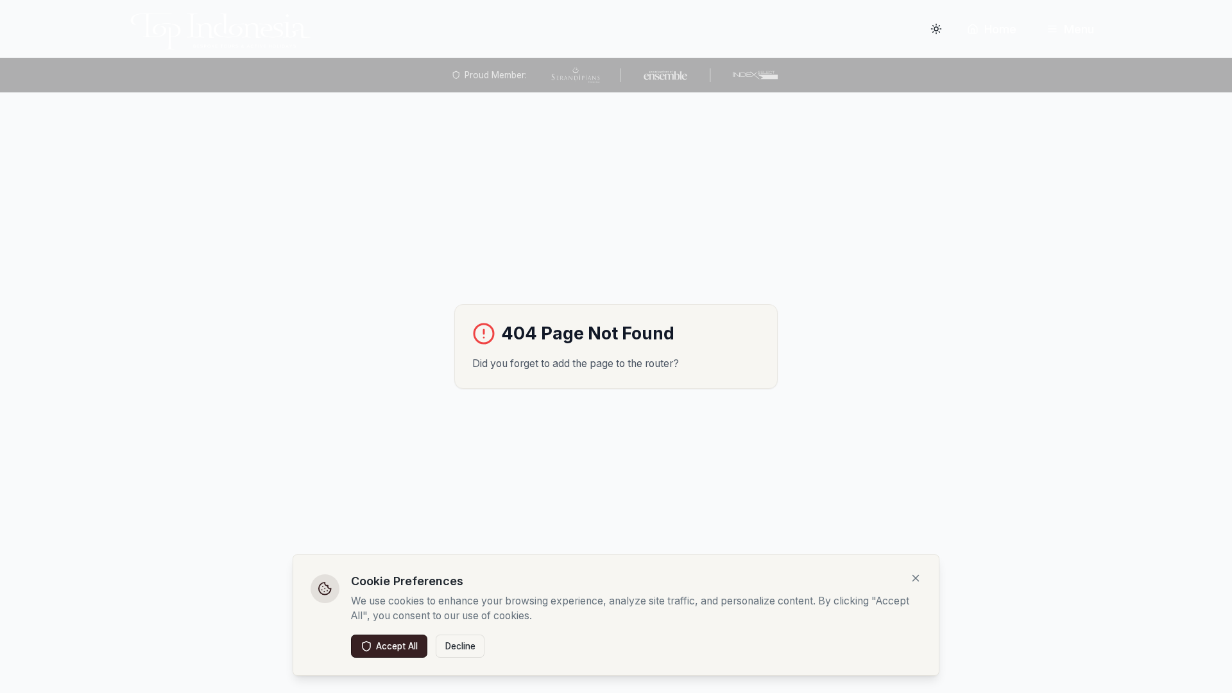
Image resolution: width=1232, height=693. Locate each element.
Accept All (397, 646)
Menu (1079, 29)
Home (1000, 29)
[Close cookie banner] (915, 578)
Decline (460, 646)
